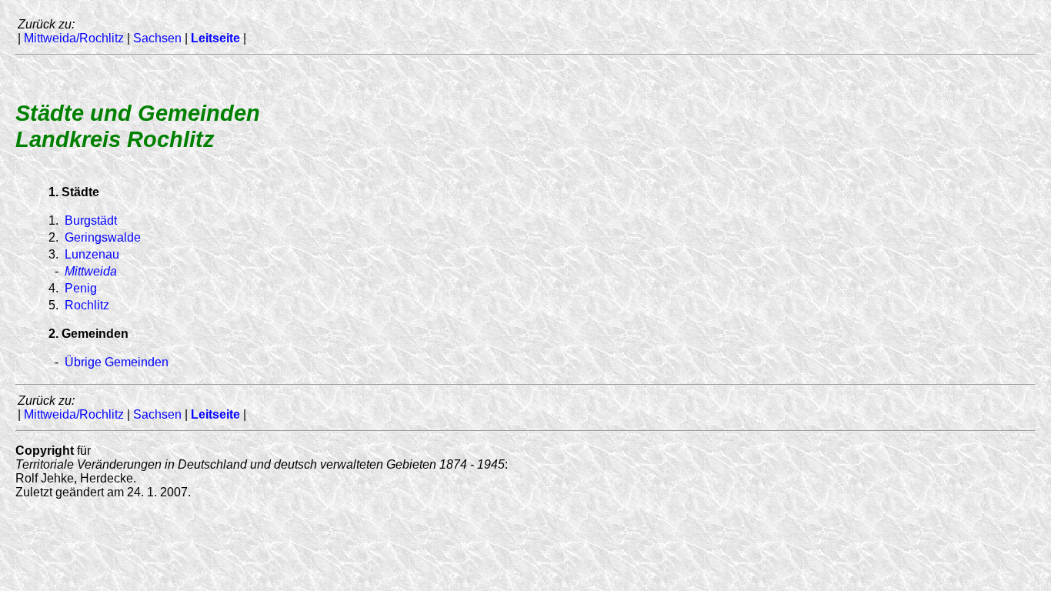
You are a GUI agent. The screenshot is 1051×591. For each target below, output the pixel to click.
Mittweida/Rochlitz (74, 38)
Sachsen (157, 38)
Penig (81, 288)
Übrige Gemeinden (116, 362)
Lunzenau (92, 254)
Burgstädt (91, 220)
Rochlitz (87, 305)
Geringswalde (103, 237)
